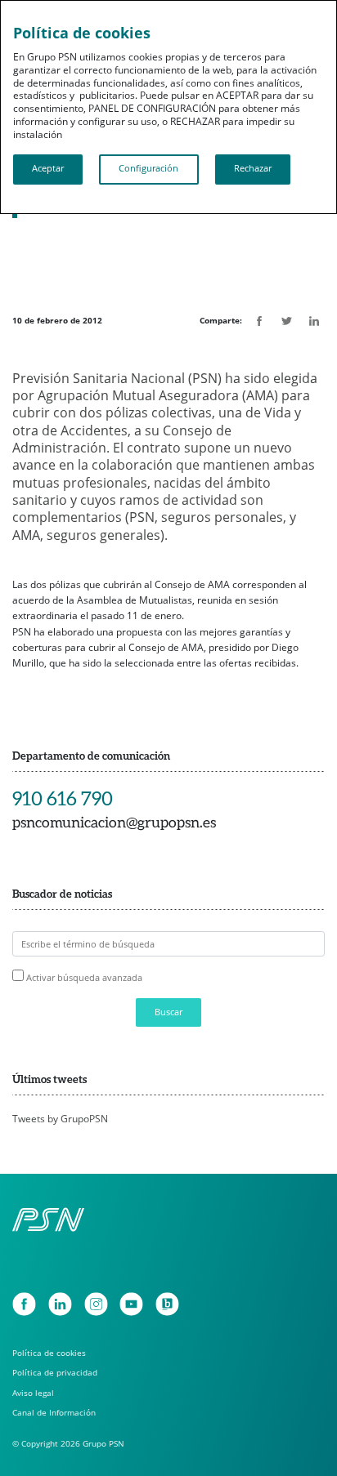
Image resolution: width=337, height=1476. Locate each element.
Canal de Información (54, 1412)
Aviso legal (33, 1392)
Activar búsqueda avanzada (84, 977)
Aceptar (48, 168)
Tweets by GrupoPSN (60, 1119)
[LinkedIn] (60, 1304)
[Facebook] (24, 1304)
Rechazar (253, 168)
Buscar (168, 1012)
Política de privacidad (54, 1372)
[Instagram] (96, 1304)
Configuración (148, 168)
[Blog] (167, 1304)
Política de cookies (49, 1352)
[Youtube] (131, 1304)
